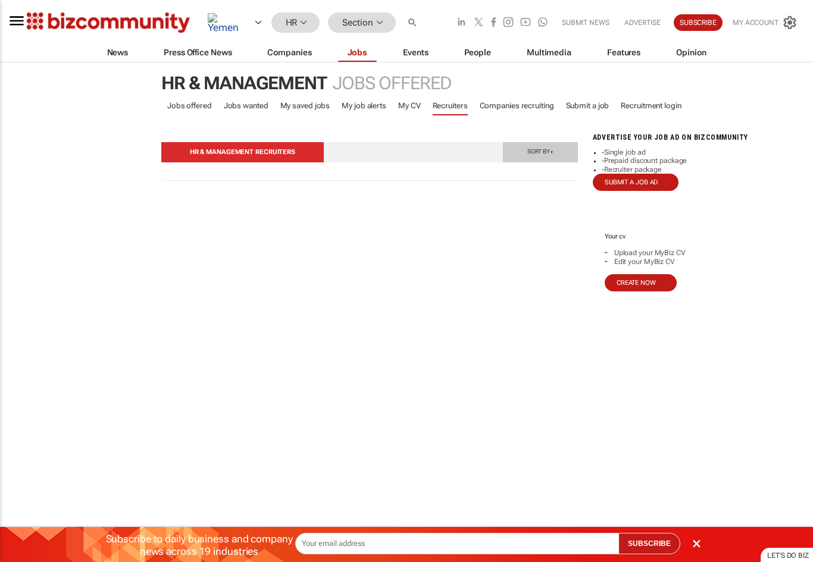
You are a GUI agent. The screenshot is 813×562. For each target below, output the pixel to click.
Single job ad (625, 152)
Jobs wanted (246, 105)
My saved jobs (305, 105)
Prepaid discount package (645, 160)
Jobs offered (189, 105)
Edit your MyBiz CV (644, 262)
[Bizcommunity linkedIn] (461, 23)
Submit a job (587, 105)
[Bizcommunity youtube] (525, 23)
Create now (636, 283)
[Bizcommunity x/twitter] (478, 23)
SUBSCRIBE (649, 543)
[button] (413, 23)
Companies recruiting (517, 105)
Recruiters (450, 105)
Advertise (642, 22)
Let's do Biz (788, 555)
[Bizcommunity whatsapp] (543, 23)
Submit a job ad (631, 182)
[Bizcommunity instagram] (508, 23)
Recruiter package (633, 169)
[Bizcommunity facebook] (493, 23)
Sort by (540, 151)
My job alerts (364, 105)
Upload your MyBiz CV (650, 253)
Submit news (585, 22)
